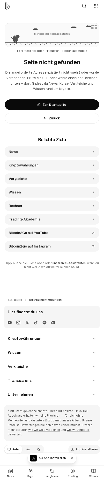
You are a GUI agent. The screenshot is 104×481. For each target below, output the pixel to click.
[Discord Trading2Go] (53, 322)
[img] (52, 35)
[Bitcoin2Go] (8, 6)
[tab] (13, 449)
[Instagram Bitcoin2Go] (18, 322)
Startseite (15, 300)
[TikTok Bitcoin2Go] (36, 322)
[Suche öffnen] (84, 5)
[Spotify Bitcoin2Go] (44, 322)
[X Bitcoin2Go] (27, 322)
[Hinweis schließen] (72, 458)
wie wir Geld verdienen (44, 430)
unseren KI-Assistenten (69, 263)
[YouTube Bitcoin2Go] (10, 322)
